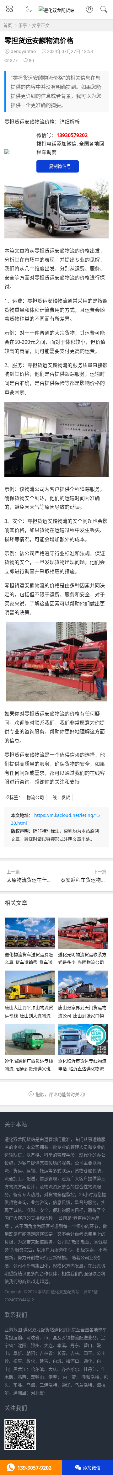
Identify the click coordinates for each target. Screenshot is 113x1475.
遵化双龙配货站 (65, 1291)
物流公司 (35, 797)
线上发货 (61, 797)
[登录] (89, 10)
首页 (7, 25)
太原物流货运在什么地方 (34, 879)
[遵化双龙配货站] (56, 10)
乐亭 (22, 25)
